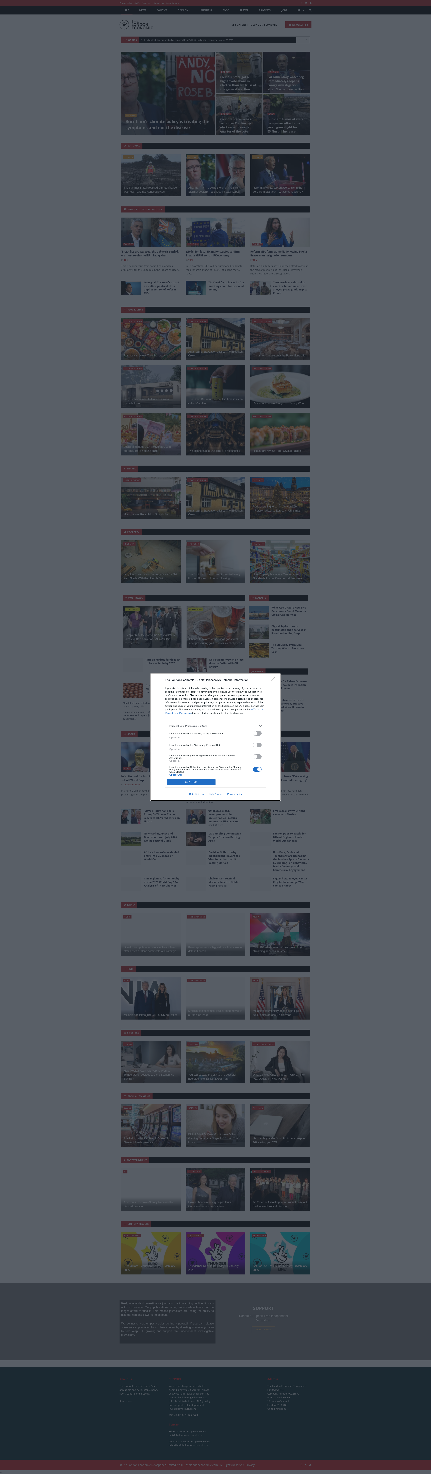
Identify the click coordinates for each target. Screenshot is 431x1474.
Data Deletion (196, 794)
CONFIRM (191, 782)
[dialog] (215, 737)
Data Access (215, 794)
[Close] (274, 680)
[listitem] (215, 726)
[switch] (257, 733)
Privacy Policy (234, 794)
